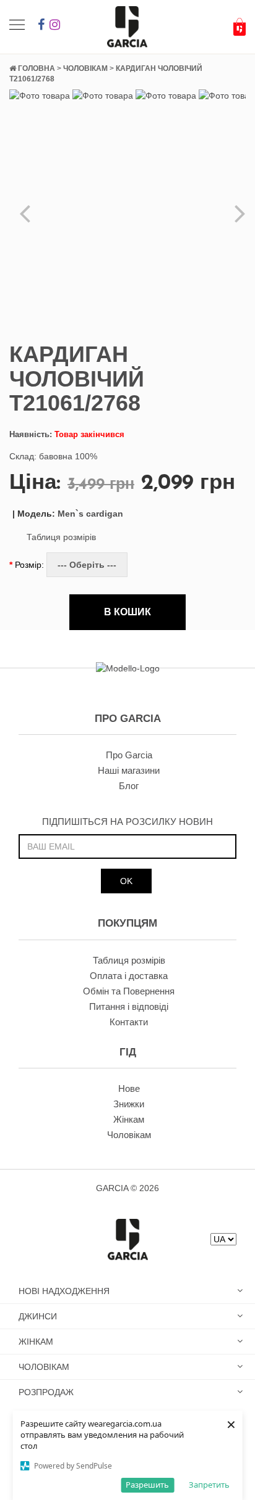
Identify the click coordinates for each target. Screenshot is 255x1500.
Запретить (209, 1484)
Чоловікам (129, 1134)
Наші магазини (129, 770)
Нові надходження (64, 1291)
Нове (129, 1088)
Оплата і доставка (129, 975)
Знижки (128, 1104)
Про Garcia (129, 755)
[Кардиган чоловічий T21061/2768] (39, 95)
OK (126, 881)
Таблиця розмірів (61, 537)
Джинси (38, 1316)
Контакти (129, 1022)
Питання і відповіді (128, 1006)
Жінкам (128, 1119)
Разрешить (147, 1484)
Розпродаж (46, 1392)
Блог (129, 786)
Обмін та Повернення (129, 991)
